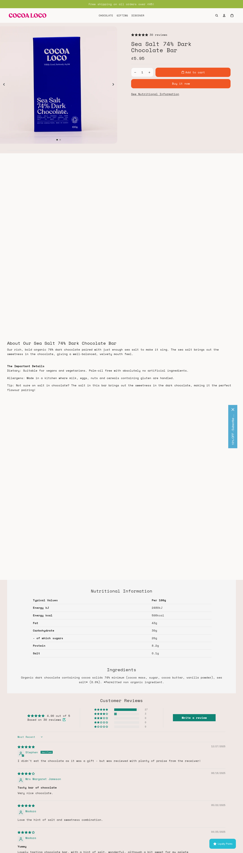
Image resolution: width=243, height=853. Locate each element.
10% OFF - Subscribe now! (233, 429)
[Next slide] (114, 85)
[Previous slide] (3, 85)
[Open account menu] (224, 15)
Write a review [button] (194, 718)
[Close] (232, 409)
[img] (26, 747)
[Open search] (217, 15)
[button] (101, 709)
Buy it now (181, 83)
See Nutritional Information (155, 94)
